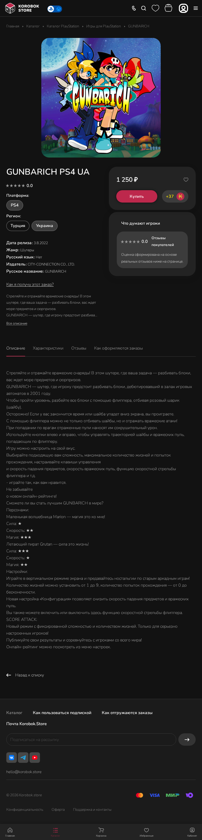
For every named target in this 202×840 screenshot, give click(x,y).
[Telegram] (23, 757)
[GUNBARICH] (101, 98)
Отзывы (78, 348)
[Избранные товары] (155, 8)
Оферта (58, 809)
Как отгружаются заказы (127, 713)
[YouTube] (34, 757)
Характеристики (48, 348)
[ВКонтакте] (11, 757)
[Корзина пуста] (169, 8)
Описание (15, 348)
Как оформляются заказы (118, 348)
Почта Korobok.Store (26, 724)
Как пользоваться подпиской (62, 713)
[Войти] (183, 8)
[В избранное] (186, 179)
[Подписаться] (187, 739)
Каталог (14, 713)
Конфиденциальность (24, 809)
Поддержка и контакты (92, 809)
